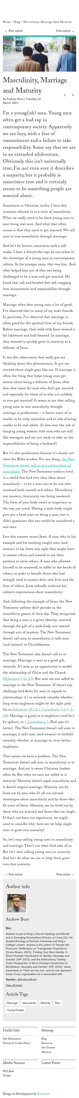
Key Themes (48, 1048)
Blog (17, 22)
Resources (46, 1043)
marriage (12, 1002)
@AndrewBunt (27, 979)
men (57, 1002)
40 (5, 716)
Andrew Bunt (15, 98)
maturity (45, 1002)
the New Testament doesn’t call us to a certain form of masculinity (39, 466)
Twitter (7, 1076)
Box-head (43, 1094)
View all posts (14, 985)
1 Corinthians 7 (37, 722)
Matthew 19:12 (25, 710)
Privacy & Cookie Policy (16, 1043)
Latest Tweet (50, 1063)
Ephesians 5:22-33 (18, 679)
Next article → (65, 31)
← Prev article (13, 31)
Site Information (12, 1039)
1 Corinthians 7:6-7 (54, 710)
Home (7, 22)
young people (15, 1010)
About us (46, 1052)
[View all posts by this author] (16, 903)
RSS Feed (8, 1071)
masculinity (29, 1002)
